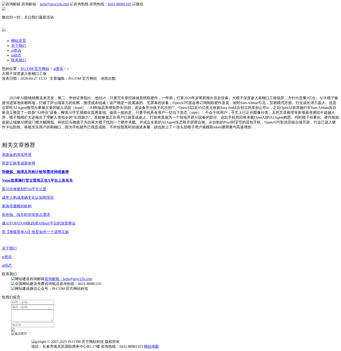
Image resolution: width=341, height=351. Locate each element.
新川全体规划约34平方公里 (24, 189)
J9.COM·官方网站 (34, 69)
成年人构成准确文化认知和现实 (28, 197)
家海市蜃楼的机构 (17, 206)
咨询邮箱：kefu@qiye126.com (68, 279)
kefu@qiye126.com (54, 4)
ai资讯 (16, 50)
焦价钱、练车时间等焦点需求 (26, 215)
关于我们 (18, 45)
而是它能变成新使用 (18, 163)
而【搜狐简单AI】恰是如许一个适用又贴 (35, 232)
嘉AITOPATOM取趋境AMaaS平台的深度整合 (39, 223)
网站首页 (18, 41)
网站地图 (151, 346)
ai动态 (16, 55)
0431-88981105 (119, 4)
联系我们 (18, 60)
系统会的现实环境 (17, 155)
